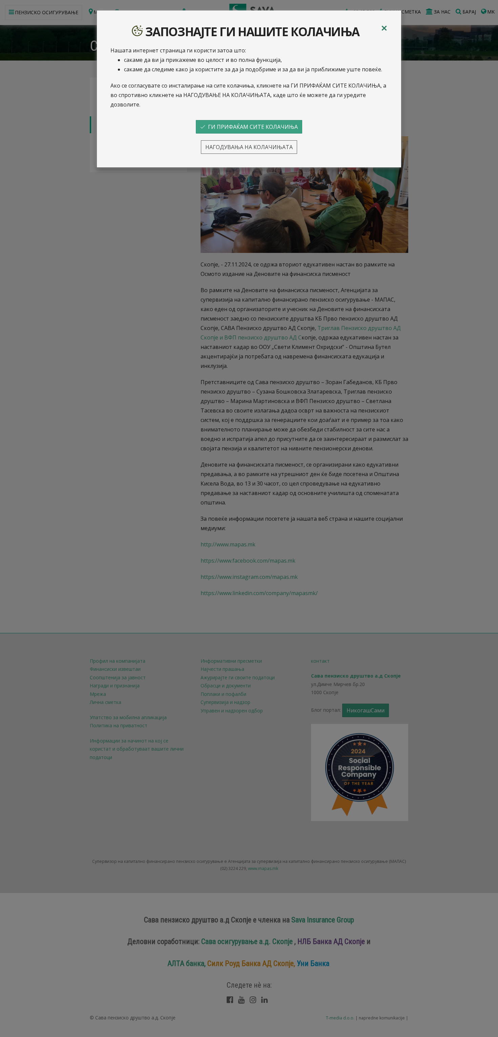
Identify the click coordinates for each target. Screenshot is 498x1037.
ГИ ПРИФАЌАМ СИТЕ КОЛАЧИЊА (251, 127)
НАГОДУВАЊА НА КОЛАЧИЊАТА (249, 147)
